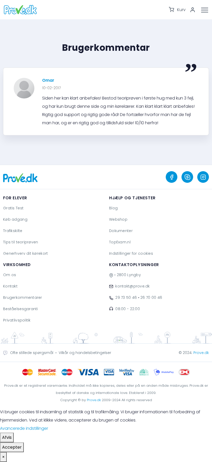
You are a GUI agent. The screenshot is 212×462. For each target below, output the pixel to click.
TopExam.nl (120, 242)
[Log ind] (194, 9)
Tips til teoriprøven (20, 242)
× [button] (3, 457)
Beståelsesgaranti (20, 308)
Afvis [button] (7, 437)
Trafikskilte (12, 230)
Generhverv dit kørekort (25, 253)
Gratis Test (13, 208)
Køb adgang (15, 219)
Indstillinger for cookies (131, 253)
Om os (9, 274)
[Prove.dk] (20, 177)
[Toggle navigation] (206, 9)
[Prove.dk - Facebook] (171, 177)
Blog (113, 208)
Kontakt (10, 286)
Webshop (118, 219)
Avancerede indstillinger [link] (24, 428)
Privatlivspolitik (17, 320)
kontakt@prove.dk (132, 286)
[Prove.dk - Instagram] (203, 177)
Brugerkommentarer (22, 297)
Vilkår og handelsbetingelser (85, 352)
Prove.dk (201, 352)
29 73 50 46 (126, 297)
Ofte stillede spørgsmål (31, 352)
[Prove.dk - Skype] (187, 177)
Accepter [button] (12, 447)
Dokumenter (121, 230)
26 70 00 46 (151, 297)
